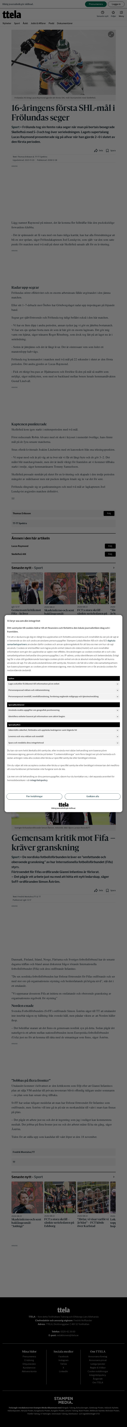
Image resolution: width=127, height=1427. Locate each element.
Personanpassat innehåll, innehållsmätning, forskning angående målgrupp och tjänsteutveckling (53, 696)
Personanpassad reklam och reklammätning (28, 690)
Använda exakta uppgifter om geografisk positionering (33, 710)
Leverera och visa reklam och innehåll (26, 736)
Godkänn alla (92, 796)
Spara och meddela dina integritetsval (26, 742)
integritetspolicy (39, 780)
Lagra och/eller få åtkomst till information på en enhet (33, 683)
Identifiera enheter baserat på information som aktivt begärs (36, 716)
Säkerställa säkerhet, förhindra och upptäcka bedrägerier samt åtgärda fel (42, 730)
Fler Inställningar (34, 796)
